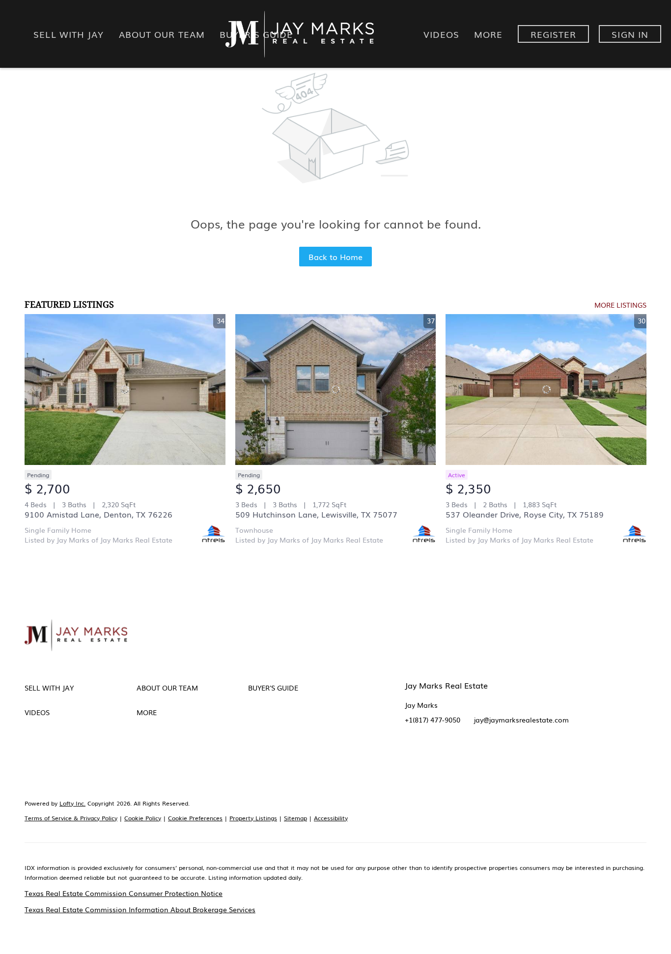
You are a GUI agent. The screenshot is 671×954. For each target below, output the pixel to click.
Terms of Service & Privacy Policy (71, 817)
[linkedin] (431, 756)
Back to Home (335, 256)
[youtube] (510, 756)
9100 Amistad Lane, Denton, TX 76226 (98, 514)
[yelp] (471, 756)
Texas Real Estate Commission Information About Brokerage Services (140, 909)
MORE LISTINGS (620, 305)
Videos (441, 34)
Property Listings (253, 817)
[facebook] (412, 756)
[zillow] (451, 756)
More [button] (488, 34)
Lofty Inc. (72, 803)
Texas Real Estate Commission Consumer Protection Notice (124, 893)
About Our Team (162, 34)
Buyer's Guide (256, 34)
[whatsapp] (569, 756)
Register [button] (554, 34)
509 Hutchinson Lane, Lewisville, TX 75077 (316, 514)
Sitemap (295, 817)
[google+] (549, 756)
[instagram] (490, 756)
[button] (81, 687)
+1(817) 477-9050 (432, 719)
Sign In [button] (630, 34)
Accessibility (331, 817)
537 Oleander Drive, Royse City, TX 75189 (525, 514)
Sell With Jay (68, 34)
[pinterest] (530, 756)
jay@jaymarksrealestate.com (521, 719)
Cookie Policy (142, 817)
